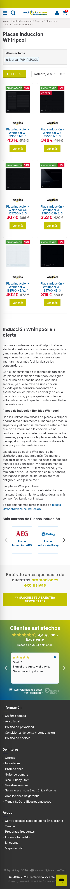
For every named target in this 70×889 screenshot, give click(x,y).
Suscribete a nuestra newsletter (37, 599)
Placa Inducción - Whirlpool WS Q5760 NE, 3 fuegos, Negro (17, 212)
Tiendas (10, 826)
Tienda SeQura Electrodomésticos (28, 801)
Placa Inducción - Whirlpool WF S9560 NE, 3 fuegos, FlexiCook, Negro (18, 136)
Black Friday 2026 (17, 780)
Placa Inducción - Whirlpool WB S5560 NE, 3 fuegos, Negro (52, 135)
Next (63, 540)
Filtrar (16, 74)
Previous (6, 540)
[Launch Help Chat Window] (61, 880)
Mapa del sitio (14, 848)
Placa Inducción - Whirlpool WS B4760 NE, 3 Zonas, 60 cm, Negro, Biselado (52, 290)
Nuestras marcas (16, 785)
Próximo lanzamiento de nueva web (35, 3)
